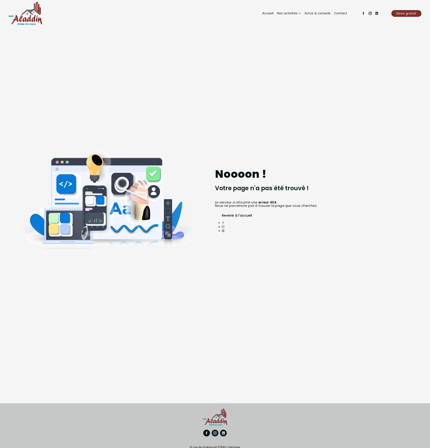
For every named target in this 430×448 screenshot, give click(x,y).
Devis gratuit (406, 13)
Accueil (268, 13)
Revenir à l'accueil (237, 215)
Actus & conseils (318, 13)
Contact (340, 13)
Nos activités (287, 13)
